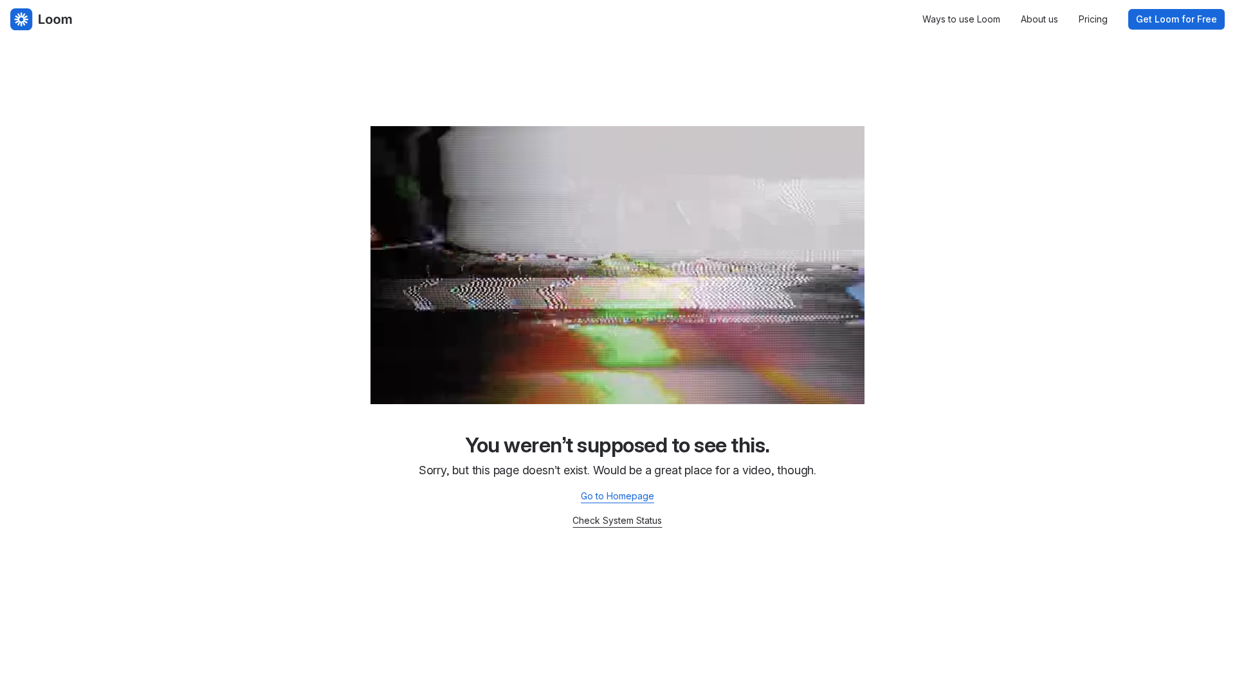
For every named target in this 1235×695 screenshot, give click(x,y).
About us (1039, 19)
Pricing (1093, 19)
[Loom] (41, 19)
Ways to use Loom (961, 19)
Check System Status (617, 520)
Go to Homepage (617, 495)
